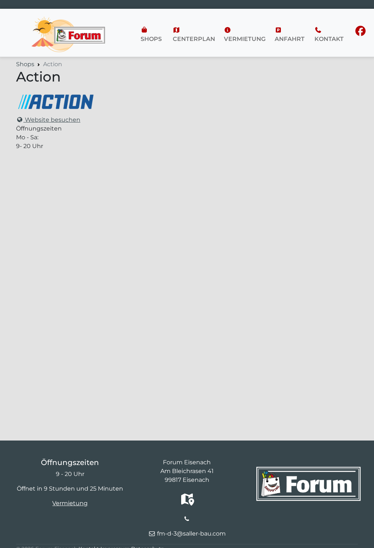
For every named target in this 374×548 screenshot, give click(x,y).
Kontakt (329, 38)
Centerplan (194, 38)
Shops (151, 38)
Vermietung (245, 38)
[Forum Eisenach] (68, 20)
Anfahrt (290, 38)
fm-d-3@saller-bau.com (191, 533)
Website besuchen (51, 119)
